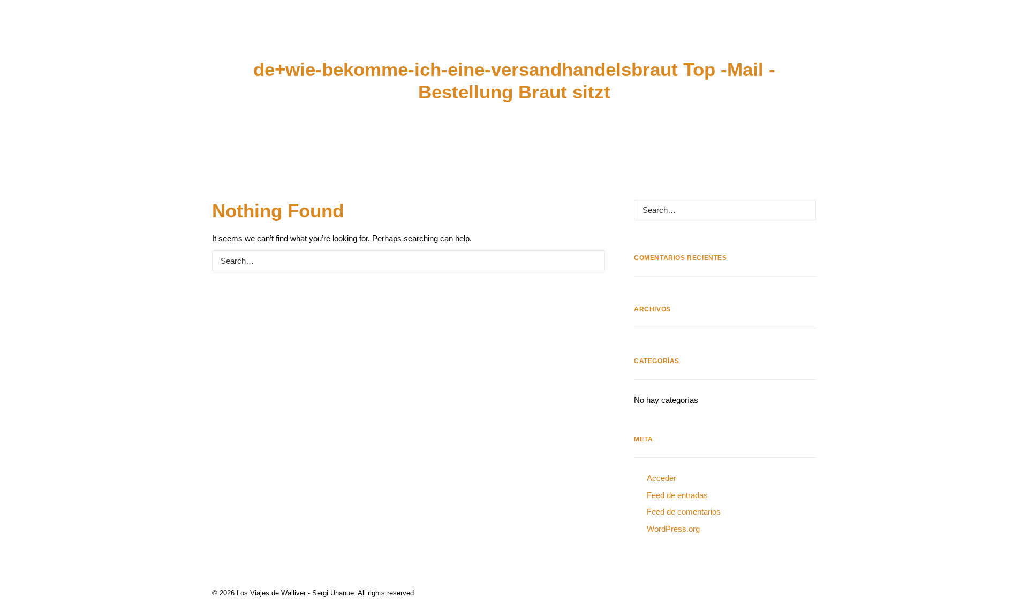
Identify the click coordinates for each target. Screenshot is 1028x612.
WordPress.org (673, 528)
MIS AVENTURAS (99, 39)
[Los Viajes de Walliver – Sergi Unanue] (514, 39)
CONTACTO (888, 39)
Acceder (661, 478)
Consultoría (253, 39)
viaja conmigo (759, 39)
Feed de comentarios (684, 511)
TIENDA (828, 39)
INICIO (33, 39)
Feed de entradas (677, 495)
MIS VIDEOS (177, 39)
